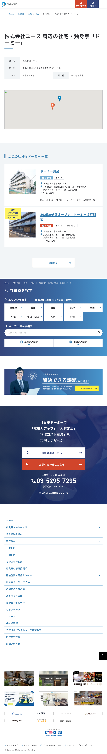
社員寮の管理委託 (15, 568)
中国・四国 (33, 316)
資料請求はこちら (44, 453)
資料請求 (93, 4)
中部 (13, 316)
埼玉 (37, 14)
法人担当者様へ (14, 534)
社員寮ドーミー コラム (18, 582)
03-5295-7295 (56, 480)
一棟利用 (10, 554)
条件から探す (29, 342)
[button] (60, 99)
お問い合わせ (81, 4)
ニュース (10, 616)
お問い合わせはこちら (45, 464)
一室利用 (10, 547)
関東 (30, 14)
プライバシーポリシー (52, 745)
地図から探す (78, 342)
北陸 (72, 307)
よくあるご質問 (14, 595)
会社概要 (10, 623)
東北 (33, 307)
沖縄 (72, 316)
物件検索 (21, 14)
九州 (53, 316)
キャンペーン (13, 609)
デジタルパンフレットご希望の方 (23, 630)
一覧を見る (51, 262)
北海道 (13, 307)
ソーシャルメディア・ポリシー (79, 745)
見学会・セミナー (15, 602)
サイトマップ (12, 745)
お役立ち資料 (13, 637)
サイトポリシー (30, 745)
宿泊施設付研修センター (19, 575)
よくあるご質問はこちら (53, 492)
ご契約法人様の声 (15, 589)
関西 (92, 307)
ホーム (11, 14)
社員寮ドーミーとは (16, 527)
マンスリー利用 (14, 561)
